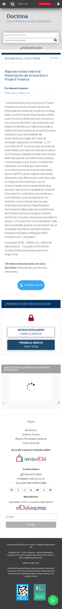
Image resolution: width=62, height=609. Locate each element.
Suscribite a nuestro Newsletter (31, 502)
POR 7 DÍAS (31, 344)
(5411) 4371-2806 (32, 47)
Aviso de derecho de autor (34, 568)
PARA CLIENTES (31, 331)
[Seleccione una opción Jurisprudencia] (31, 35)
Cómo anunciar (14, 574)
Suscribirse (44, 4)
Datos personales (47, 571)
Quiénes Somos (31, 434)
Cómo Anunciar (31, 443)
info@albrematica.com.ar (31, 478)
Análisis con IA (33, 285)
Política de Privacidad (16, 568)
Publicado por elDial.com (17, 93)
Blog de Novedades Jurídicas (31, 438)
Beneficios (31, 430)
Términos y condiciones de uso (29, 571)
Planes (31, 421)
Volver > (54, 58)
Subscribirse (26, 574)
